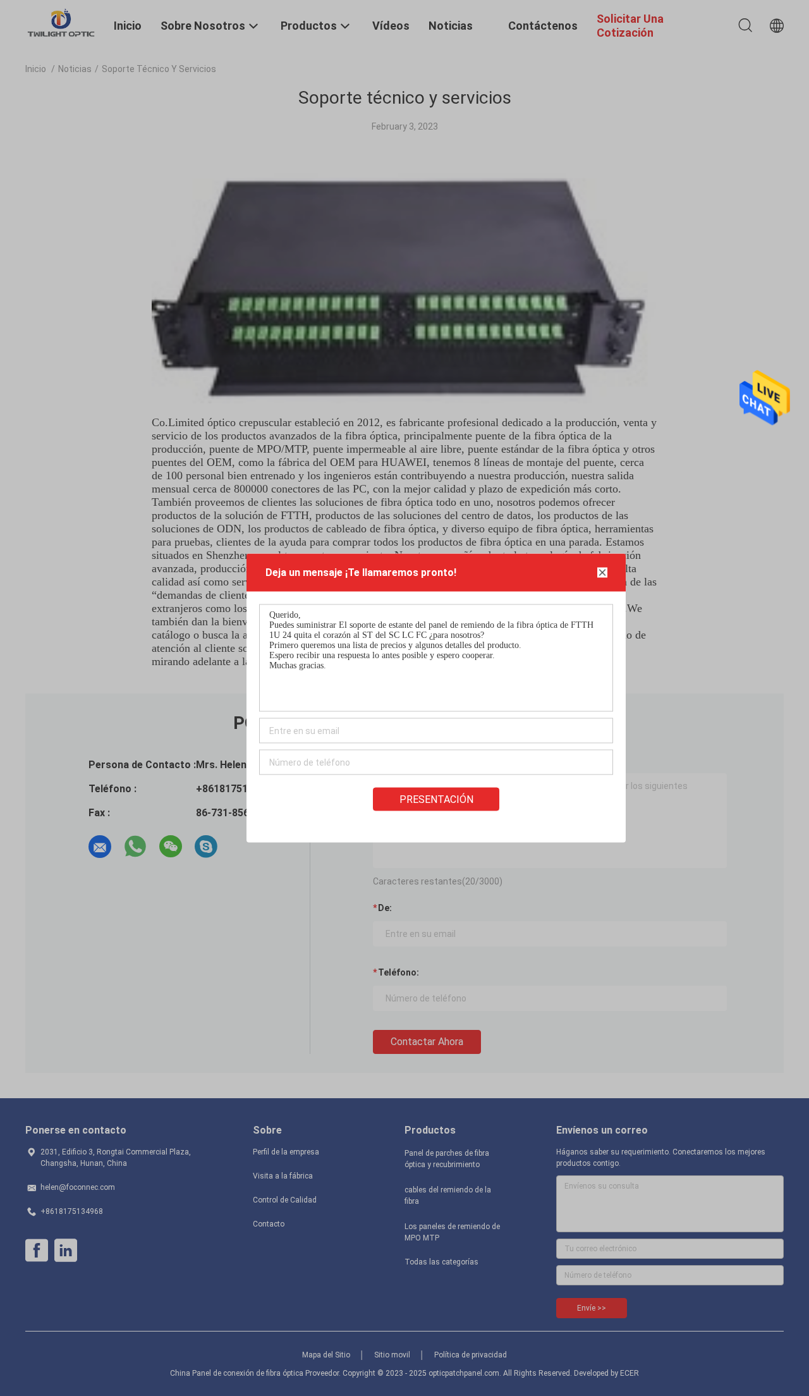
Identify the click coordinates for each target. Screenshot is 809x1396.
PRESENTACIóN (436, 799)
